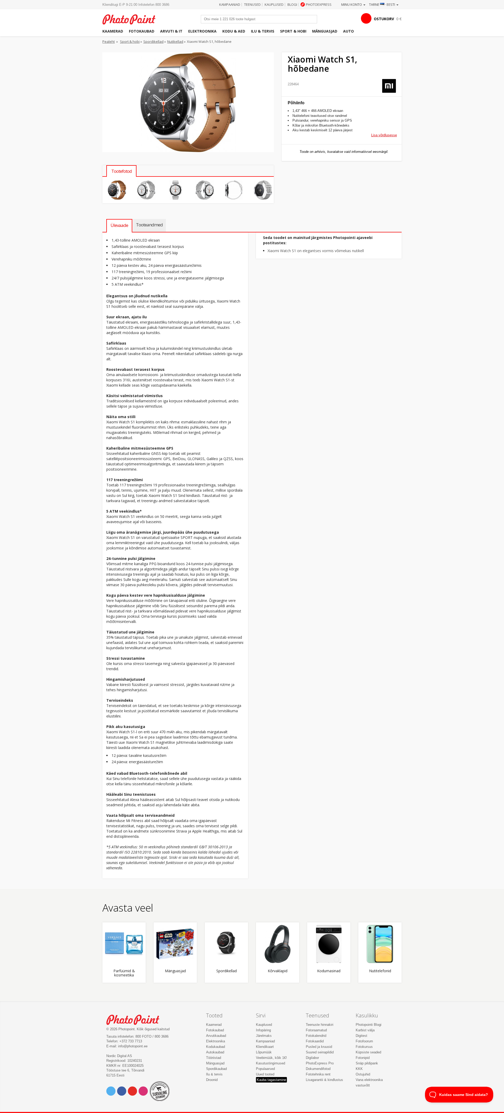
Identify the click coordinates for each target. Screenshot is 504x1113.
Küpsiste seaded (368, 1052)
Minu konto (352, 4)
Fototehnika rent (318, 1074)
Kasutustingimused (270, 1063)
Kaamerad (112, 31)
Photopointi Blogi (368, 1025)
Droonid (212, 1080)
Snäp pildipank (367, 1063)
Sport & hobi (293, 31)
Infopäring (263, 1030)
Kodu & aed (233, 31)
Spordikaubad (216, 1069)
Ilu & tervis (262, 31)
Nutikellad (175, 41)
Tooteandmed (149, 225)
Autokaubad (215, 1052)
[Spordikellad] (226, 944)
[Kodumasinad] (329, 944)
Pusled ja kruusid (319, 1047)
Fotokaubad (141, 31)
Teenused (252, 4)
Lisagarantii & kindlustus (324, 1080)
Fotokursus (364, 1047)
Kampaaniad (229, 4)
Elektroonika (202, 31)
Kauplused (274, 4)
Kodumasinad (328, 971)
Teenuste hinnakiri (319, 1025)
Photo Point (136, 1019)
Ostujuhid (363, 1074)
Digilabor (312, 1058)
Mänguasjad (324, 31)
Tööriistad (213, 1058)
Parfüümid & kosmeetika (124, 973)
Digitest (361, 1036)
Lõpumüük (264, 1052)
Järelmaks (264, 1036)
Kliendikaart (265, 1047)
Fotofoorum (364, 1041)
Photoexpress (319, 4)
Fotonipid (363, 1058)
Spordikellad (153, 41)
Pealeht (108, 41)
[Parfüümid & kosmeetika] (124, 944)
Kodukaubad (215, 1047)
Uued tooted (265, 1074)
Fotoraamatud (316, 1030)
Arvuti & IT (171, 31)
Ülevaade (119, 225)
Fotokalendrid (316, 1036)
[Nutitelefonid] (380, 944)
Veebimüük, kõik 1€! (271, 1058)
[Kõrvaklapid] (278, 944)
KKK (359, 1069)
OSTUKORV (384, 18)
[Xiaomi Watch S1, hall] (117, 190)
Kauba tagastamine (271, 1080)
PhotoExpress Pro (320, 1063)
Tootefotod (121, 171)
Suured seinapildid (320, 1052)
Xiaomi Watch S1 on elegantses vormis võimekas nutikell (315, 250)
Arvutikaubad (216, 1036)
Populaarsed (265, 1069)
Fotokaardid (315, 1041)
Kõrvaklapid (277, 971)
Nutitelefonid (380, 971)
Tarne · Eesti (382, 4)
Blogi (292, 4)
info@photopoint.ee (133, 1046)
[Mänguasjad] (175, 944)
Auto (348, 31)
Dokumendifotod (318, 1069)
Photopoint (132, 19)
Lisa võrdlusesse (384, 135)
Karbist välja (365, 1030)
